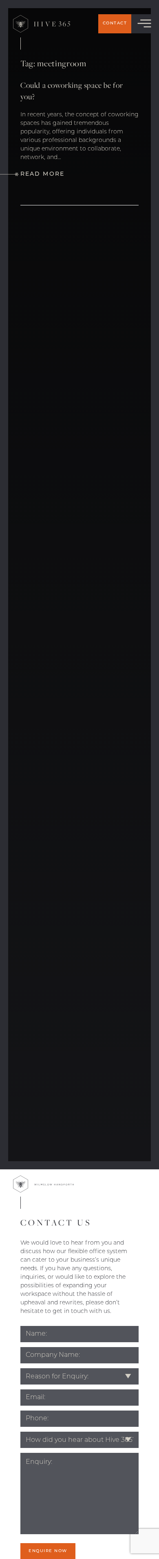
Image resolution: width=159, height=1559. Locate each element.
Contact (115, 23)
